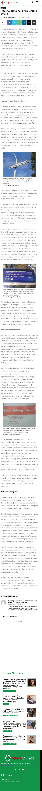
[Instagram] (15, 769)
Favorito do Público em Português (21, 123)
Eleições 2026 (7, 730)
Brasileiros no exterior (10, 715)
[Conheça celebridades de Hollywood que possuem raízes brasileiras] (31, 712)
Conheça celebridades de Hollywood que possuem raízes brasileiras (13, 711)
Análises (5, 704)
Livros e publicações (9, 744)
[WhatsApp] (19, 22)
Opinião (3, 8)
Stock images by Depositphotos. (17, 764)
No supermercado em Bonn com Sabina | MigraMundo (22, 601)
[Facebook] (9, 22)
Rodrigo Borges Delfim (9, 17)
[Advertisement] (21, 644)
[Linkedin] (24, 22)
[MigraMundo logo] (10, 2)
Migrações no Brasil (9, 691)
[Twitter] (14, 22)
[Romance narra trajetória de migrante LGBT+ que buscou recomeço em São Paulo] (31, 739)
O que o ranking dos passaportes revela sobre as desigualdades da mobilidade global (13, 699)
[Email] (29, 22)
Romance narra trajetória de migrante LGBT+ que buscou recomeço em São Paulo (14, 738)
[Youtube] (23, 769)
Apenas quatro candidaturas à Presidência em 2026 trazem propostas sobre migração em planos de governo (14, 724)
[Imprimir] (34, 22)
